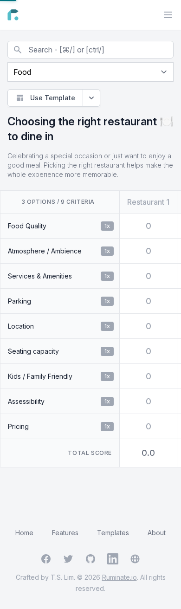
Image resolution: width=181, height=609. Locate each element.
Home (24, 533)
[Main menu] (168, 15)
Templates (113, 533)
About (157, 533)
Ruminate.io (119, 577)
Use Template (52, 98)
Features (65, 533)
